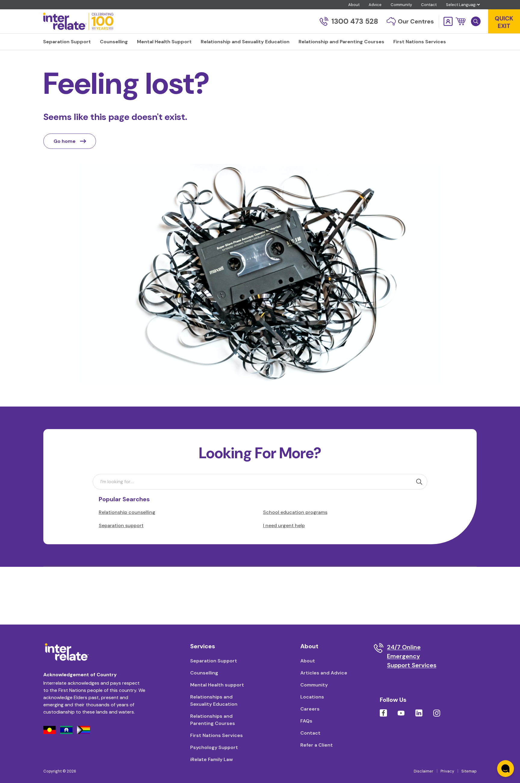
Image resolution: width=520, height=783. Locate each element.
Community (401, 4)
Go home (65, 141)
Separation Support (213, 661)
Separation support (121, 525)
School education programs (295, 512)
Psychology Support (214, 747)
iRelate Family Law (211, 759)
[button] (461, 21)
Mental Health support (217, 685)
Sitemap (469, 771)
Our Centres (416, 21)
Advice (375, 4)
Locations (312, 697)
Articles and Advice (323, 673)
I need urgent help (284, 525)
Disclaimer (423, 771)
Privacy (447, 771)
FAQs (306, 721)
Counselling (204, 673)
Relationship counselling (127, 512)
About (354, 4)
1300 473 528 (354, 21)
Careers (310, 709)
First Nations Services (216, 735)
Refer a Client (316, 745)
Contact (429, 4)
